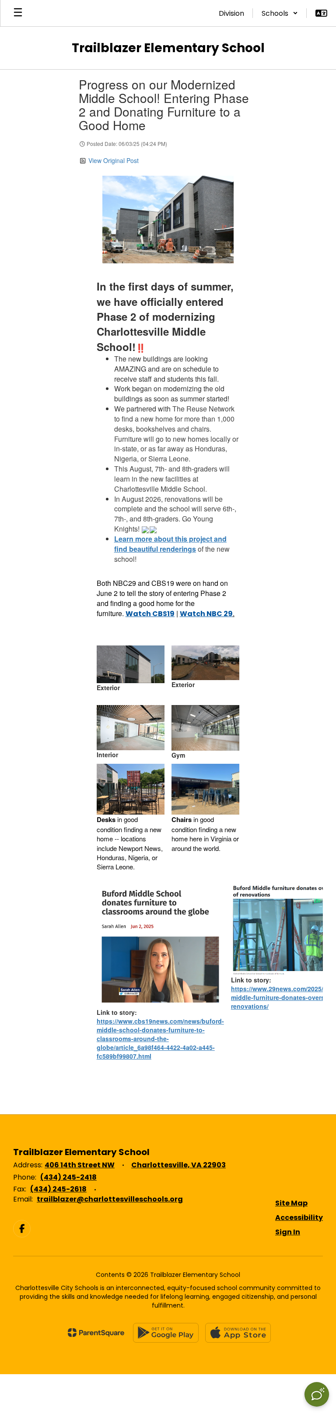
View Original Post (113, 160)
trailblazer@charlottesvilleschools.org (110, 1199)
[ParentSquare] (96, 1332)
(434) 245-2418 (68, 1177)
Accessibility (299, 1217)
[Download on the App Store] (238, 1333)
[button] (280, 13)
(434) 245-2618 (58, 1189)
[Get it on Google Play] (166, 1333)
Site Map (291, 1203)
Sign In (287, 1232)
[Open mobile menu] (17, 13)
